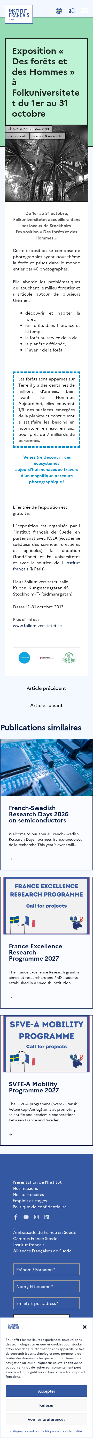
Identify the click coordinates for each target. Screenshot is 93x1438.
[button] (84, 1327)
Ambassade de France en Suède (44, 1232)
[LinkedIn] (46, 1217)
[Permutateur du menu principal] (83, 10)
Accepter (46, 1391)
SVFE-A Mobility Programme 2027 (34, 1086)
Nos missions (25, 1188)
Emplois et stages (30, 1200)
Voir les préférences (46, 1419)
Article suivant (46, 705)
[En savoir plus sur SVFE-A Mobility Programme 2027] (46, 1043)
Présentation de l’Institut (37, 1182)
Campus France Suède (35, 1238)
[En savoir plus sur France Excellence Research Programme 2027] (46, 905)
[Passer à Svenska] (59, 11)
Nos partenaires (28, 1194)
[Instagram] (36, 1217)
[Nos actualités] (71, 10)
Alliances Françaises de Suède (42, 1250)
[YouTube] (26, 1217)
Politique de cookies (24, 1431)
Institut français (28, 1244)
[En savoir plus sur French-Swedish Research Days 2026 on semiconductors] (46, 767)
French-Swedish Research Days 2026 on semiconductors (38, 813)
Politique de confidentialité (61, 1431)
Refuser (46, 1405)
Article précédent (46, 688)
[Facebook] (15, 1217)
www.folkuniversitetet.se (37, 625)
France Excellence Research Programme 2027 (35, 951)
